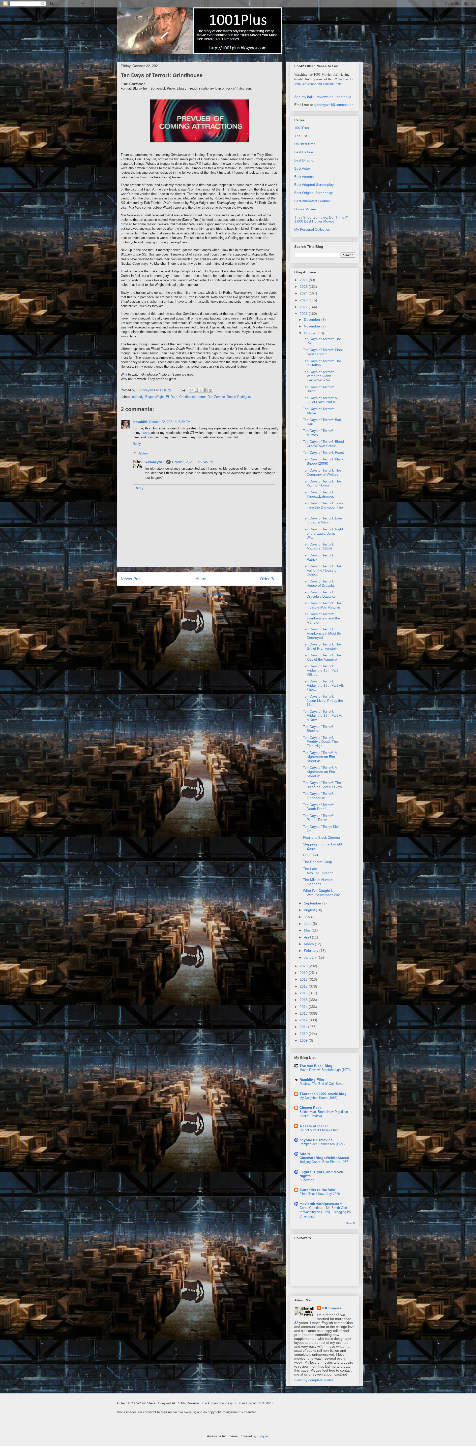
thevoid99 (140, 422)
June (308, 924)
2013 (304, 1013)
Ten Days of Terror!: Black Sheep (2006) (323, 461)
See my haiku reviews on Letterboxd (322, 97)
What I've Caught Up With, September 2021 (322, 893)
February (311, 951)
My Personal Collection (312, 229)
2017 (304, 986)
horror (202, 397)
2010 (304, 1034)
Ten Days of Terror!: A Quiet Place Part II (320, 400)
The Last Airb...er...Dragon (318, 871)
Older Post (269, 579)
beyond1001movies (315, 1140)
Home (200, 579)
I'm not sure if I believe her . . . (321, 1130)
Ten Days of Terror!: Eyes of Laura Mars (323, 520)
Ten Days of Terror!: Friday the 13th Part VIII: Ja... (320, 670)
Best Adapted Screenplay (314, 185)
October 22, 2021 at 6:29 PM (169, 422)
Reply (137, 444)
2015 (304, 1000)
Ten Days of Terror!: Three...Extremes (318, 494)
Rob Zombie (216, 397)
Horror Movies (305, 209)
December (312, 319)
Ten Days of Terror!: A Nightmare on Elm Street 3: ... (320, 772)
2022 (304, 307)
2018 (304, 979)
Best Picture (303, 152)
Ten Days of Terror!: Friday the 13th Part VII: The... (323, 685)
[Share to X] (201, 390)
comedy (137, 397)
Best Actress (304, 177)
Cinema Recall (311, 1108)
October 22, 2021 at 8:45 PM (192, 462)
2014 (304, 1007)
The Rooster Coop (317, 862)
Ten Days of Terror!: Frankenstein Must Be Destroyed (322, 633)
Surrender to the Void (317, 1190)
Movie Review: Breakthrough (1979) (325, 1070)
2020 (304, 966)
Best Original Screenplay (313, 193)
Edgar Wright (154, 397)
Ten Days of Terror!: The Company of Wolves (322, 472)
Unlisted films (304, 144)
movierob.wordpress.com (320, 1204)
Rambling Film (311, 1080)
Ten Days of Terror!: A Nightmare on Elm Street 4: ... (320, 757)
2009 (304, 1040)
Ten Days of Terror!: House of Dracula (318, 583)
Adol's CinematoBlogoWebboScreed (324, 1156)
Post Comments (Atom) (210, 595)
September (313, 903)
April (308, 937)
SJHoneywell (155, 462)
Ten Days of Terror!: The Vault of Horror (322, 483)
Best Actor (302, 168)
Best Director (304, 160)
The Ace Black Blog (315, 1066)
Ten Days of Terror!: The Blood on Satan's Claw (322, 785)
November (312, 326)
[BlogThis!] (196, 390)
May (308, 930)
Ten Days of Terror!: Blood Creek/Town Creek (323, 444)
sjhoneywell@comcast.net (334, 105)
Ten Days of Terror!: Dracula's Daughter (320, 594)
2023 (304, 300)
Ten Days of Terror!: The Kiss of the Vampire (322, 657)
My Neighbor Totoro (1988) (318, 1098)
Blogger (262, 1436)
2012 (304, 1020)
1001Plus (301, 128)
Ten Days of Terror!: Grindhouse (318, 796)
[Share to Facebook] (205, 390)
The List (300, 136)
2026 (304, 280)
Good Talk (311, 855)
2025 (304, 287)
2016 (304, 993)
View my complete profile (313, 1380)
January (311, 957)
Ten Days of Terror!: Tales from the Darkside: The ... (323, 507)
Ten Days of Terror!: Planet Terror (318, 818)
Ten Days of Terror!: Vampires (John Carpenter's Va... (318, 376)
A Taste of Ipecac (313, 1126)
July (307, 917)
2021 (304, 314)
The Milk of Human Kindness (318, 882)
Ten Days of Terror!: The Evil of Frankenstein (322, 646)
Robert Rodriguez (239, 397)
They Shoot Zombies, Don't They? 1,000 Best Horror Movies (321, 219)
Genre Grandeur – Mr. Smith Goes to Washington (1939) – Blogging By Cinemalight (325, 1212)
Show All (350, 1223)
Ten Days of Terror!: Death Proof (318, 807)
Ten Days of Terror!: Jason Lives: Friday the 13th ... (323, 700)
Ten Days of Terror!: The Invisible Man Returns (322, 605)
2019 (304, 973)
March (309, 944)
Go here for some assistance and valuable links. (324, 81)
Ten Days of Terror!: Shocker (318, 729)
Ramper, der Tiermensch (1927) (322, 1144)
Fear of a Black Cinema (321, 837)
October (311, 333)
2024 (304, 293)
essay (146, 433)
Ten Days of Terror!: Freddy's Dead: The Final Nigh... (320, 742)
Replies (143, 453)
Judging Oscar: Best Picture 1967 (323, 1162)
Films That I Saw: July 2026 (319, 1194)
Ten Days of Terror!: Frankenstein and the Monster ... (321, 618)
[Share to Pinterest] (210, 390)
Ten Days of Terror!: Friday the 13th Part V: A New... (322, 715)
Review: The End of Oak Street (321, 1084)
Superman (306, 1180)
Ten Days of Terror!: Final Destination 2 (323, 352)
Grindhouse (187, 397)
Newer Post (131, 579)
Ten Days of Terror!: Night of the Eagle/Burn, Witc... (323, 533)
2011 (304, 1027)
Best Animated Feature (312, 201)
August (310, 910)
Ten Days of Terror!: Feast (323, 452)
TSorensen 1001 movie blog (323, 1094)
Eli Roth (171, 397)
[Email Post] (182, 390)
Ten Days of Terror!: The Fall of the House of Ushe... (322, 570)
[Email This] (191, 390)
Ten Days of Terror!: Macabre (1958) (318, 546)
